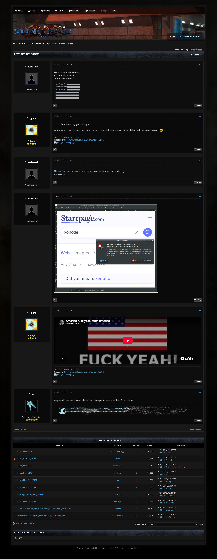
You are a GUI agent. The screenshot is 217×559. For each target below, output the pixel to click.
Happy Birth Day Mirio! (26, 459)
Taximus (117, 508)
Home (20, 11)
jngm (168, 453)
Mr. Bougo (170, 517)
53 (136, 494)
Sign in (173, 36)
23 (136, 459)
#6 (200, 392)
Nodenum (170, 503)
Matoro (169, 488)
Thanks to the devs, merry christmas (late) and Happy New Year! (44, 508)
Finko (117, 459)
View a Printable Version (25, 523)
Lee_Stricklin (117, 516)
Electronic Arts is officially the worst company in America (41, 516)
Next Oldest (21, 429)
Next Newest (195, 429)
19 (136, 501)
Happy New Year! (24, 451)
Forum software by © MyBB (88, 548)
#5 (200, 311)
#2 (200, 116)
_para (33, 118)
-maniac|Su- (117, 466)
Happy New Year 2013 (26, 501)
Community (36, 44)
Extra (114, 11)
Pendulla (169, 460)
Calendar (91, 11)
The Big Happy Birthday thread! (30, 494)
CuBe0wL (117, 494)
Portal (32, 11)
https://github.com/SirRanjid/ (66, 137)
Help (104, 11)
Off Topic (47, 44)
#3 (200, 160)
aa (33, 394)
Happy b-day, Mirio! (25, 473)
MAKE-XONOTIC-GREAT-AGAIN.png (75, 171)
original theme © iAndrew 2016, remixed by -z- (121, 548)
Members (75, 11)
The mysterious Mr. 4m (175, 467)
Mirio (168, 474)
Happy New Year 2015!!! (27, 480)
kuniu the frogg (117, 451)
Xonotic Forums (21, 44)
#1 (200, 65)
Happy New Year (24, 466)
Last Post (161, 453)
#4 (200, 196)
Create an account (191, 37)
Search (60, 11)
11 (136, 480)
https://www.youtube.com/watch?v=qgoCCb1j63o (84, 140)
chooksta (170, 510)
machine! (117, 473)
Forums (46, 11)
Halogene (170, 481)
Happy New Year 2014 (26, 487)
